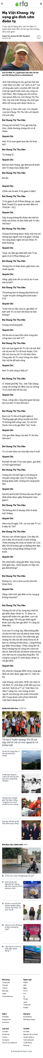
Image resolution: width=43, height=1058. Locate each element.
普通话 (25, 982)
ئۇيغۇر (25, 1002)
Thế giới (5, 985)
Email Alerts (27, 1017)
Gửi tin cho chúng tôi (9, 1043)
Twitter (5, 1037)
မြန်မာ (25, 988)
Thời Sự (4, 988)
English (25, 1007)
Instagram (5, 1040)
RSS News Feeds (29, 1019)
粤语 (24, 985)
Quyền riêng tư (28, 1037)
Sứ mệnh (26, 1031)
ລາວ (24, 993)
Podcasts (5, 1022)
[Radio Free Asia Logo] (21, 3)
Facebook (6, 1034)
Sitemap (26, 1045)
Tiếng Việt (27, 1005)
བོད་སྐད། (25, 999)
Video (4, 993)
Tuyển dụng (27, 1043)
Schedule (5, 1017)
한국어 (25, 991)
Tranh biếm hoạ (7, 996)
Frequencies (6, 1019)
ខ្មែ (24, 996)
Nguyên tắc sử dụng (30, 1034)
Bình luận (5, 991)
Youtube (5, 1031)
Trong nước (6, 982)
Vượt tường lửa (28, 1040)
